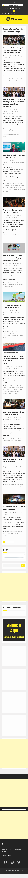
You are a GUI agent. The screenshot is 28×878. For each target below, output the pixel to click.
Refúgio (5, 136)
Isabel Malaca (10, 185)
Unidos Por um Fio (12, 393)
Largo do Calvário (15, 389)
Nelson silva (6, 187)
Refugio (17, 80)
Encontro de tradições (10, 233)
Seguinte (11, 542)
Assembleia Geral (9, 438)
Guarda (8, 389)
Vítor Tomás (18, 440)
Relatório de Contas (8, 488)
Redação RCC (18, 512)
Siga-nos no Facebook (12, 607)
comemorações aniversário (11, 129)
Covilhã (12, 77)
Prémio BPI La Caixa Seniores (17, 187)
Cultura (13, 111)
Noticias (7, 57)
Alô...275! (7, 183)
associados (17, 484)
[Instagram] (5, 13)
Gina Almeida (18, 263)
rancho (13, 132)
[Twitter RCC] (8, 13)
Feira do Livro (18, 130)
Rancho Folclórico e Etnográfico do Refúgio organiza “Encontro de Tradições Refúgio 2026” (14, 50)
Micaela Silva (19, 417)
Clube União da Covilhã (16, 183)
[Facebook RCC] (3, 13)
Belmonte (7, 385)
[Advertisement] (14, 587)
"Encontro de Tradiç (10, 75)
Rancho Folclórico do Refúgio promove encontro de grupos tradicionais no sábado (13, 258)
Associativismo (8, 419)
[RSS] (11, 13)
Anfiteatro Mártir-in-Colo (11, 282)
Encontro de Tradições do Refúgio (13, 531)
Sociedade (12, 57)
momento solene (7, 132)
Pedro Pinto (19, 215)
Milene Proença (18, 55)
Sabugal (5, 393)
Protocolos (5, 189)
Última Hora (18, 57)
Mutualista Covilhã (19, 185)
